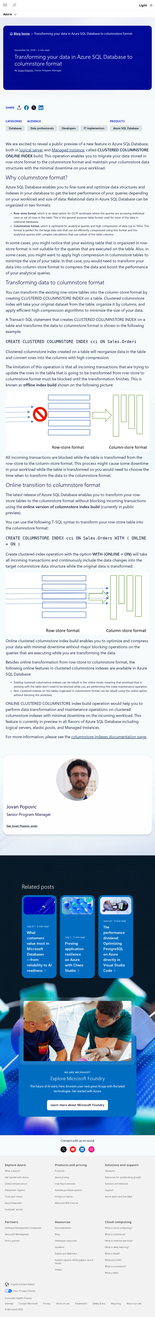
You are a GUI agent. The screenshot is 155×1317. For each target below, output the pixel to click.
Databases (15, 128)
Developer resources (66, 1240)
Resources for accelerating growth (123, 1177)
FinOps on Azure (63, 1196)
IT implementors (94, 128)
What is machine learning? (119, 1240)
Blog (57, 1234)
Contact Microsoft (28, 1303)
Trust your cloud (13, 1196)
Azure (8, 14)
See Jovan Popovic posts (21, 825)
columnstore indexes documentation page (108, 736)
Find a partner (12, 1240)
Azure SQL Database (126, 128)
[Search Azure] (15, 5)
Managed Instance (68, 150)
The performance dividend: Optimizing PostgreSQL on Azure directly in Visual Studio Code (114, 949)
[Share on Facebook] (26, 107)
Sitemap (9, 1303)
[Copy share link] (19, 107)
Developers (69, 128)
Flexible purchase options (68, 1190)
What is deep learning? (117, 1247)
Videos (58, 1269)
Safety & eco (99, 1303)
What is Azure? (12, 1170)
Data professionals (42, 128)
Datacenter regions (15, 1190)
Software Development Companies (23, 1227)
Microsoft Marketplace (16, 1234)
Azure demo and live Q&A (118, 1196)
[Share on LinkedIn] (41, 107)
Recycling (116, 1303)
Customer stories (14, 1209)
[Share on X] (33, 107)
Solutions (110, 1170)
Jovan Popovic (25, 70)
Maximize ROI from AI (66, 1202)
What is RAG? (112, 1272)
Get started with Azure (16, 1177)
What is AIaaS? (112, 1253)
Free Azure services (65, 1183)
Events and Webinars (66, 1253)
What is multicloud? (115, 1234)
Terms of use (62, 1303)
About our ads (133, 1303)
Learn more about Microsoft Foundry (77, 1105)
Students (59, 1247)
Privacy (47, 1303)
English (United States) (22, 1284)
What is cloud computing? (118, 1227)
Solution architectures (116, 1183)
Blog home (22, 34)
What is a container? (115, 1266)
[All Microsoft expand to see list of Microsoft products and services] (5, 5)
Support (109, 1190)
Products (59, 1170)
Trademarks (81, 1303)
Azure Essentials (13, 1202)
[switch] (151, 5)
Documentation (63, 1227)
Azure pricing (62, 1177)
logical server (31, 150)
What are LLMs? (113, 1259)
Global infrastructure (16, 1183)
